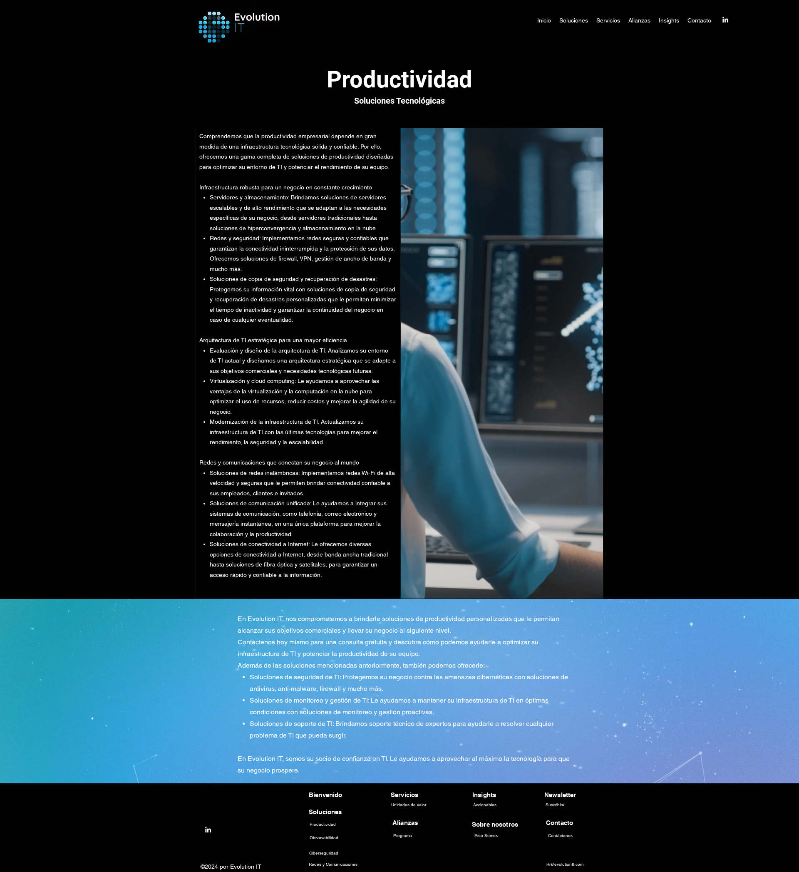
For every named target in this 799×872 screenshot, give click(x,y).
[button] (573, 20)
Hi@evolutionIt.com (564, 864)
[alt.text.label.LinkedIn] (725, 19)
